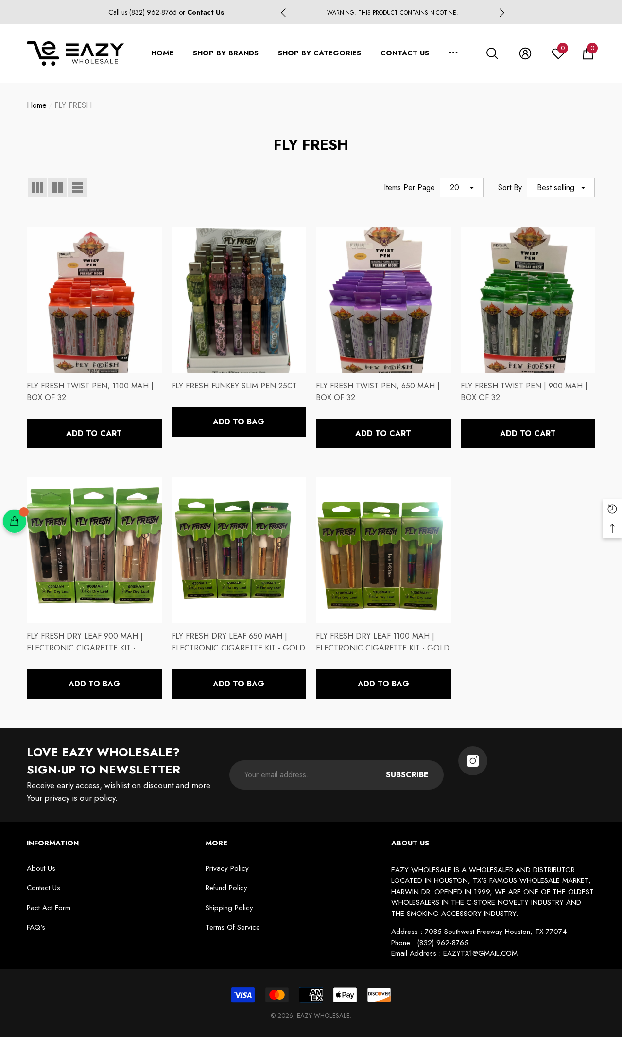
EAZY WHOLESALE (323, 1015)
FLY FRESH (73, 105)
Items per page (409, 187)
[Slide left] (283, 12)
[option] (393, 13)
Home (37, 105)
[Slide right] (502, 12)
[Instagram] (472, 760)
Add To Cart (94, 433)
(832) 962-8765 (154, 12)
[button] (492, 53)
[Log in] (525, 53)
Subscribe (407, 774)
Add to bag (238, 421)
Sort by (510, 187)
